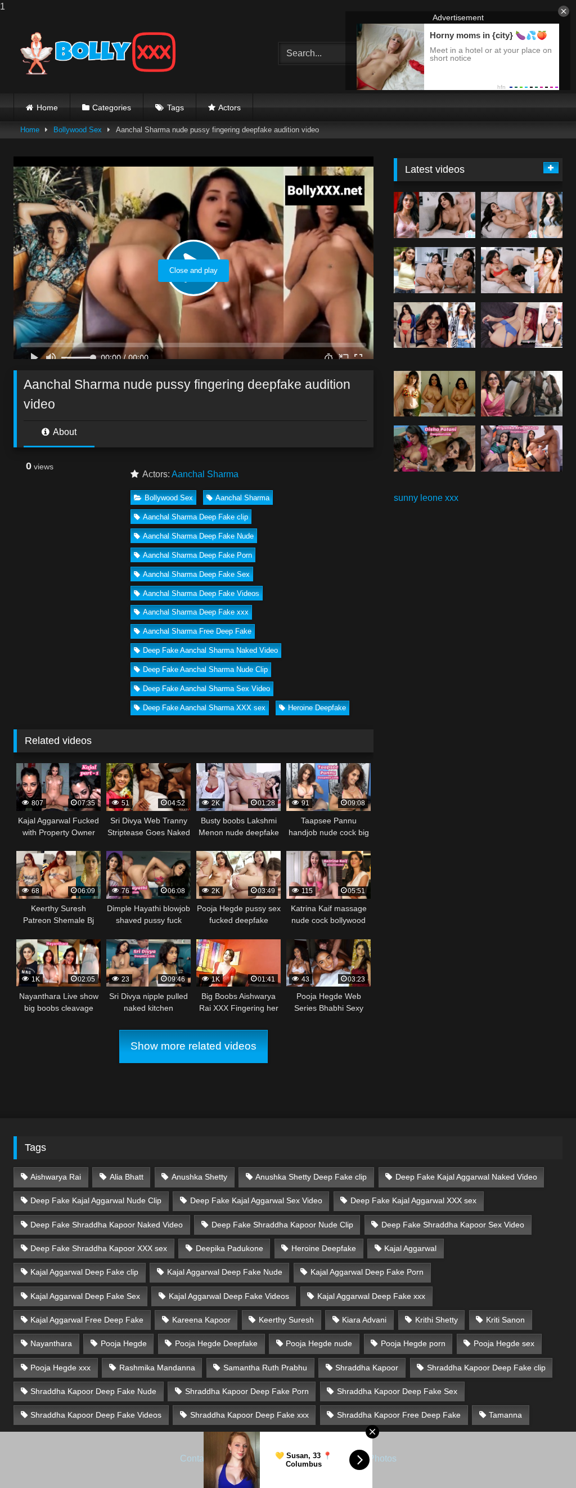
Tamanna (505, 1414)
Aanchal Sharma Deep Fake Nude (198, 536)
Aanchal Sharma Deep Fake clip (195, 517)
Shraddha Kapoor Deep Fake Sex (397, 1391)
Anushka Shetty (199, 1176)
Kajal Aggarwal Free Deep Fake (86, 1319)
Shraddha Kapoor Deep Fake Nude (93, 1391)
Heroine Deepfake (317, 707)
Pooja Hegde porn (413, 1343)
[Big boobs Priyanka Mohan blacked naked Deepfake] (521, 448)
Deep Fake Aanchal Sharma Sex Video (206, 688)
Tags (175, 107)
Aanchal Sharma (205, 474)
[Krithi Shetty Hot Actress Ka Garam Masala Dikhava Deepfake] (521, 270)
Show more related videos (193, 1046)
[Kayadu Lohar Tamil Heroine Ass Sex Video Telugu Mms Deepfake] (521, 394)
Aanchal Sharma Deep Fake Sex (196, 574)
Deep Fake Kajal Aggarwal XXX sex (413, 1200)
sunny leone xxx (426, 498)
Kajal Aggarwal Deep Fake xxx (371, 1296)
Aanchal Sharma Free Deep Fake (197, 631)
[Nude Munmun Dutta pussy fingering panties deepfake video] (434, 394)
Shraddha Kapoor (366, 1367)
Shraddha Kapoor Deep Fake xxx (249, 1414)
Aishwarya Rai (55, 1176)
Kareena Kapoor (201, 1319)
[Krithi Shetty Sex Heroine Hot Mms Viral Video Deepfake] (434, 215)
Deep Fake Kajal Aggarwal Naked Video (466, 1176)
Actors (229, 107)
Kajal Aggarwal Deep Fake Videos (229, 1296)
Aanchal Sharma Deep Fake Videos (201, 593)
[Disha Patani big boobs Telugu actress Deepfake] (434, 448)
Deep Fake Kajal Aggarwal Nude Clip (95, 1200)
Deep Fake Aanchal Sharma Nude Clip (205, 669)
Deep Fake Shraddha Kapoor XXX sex (98, 1248)
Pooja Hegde (124, 1343)
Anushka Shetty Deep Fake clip (311, 1176)
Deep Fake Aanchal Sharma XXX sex (204, 707)
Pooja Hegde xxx (60, 1367)
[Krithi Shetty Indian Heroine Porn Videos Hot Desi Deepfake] (434, 270)
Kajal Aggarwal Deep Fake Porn (367, 1271)
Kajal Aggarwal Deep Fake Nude (224, 1271)
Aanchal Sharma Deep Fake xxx (196, 612)
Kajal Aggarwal (410, 1248)
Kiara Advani (364, 1319)
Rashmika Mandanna (157, 1367)
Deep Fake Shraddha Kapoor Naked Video (106, 1224)
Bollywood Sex (77, 130)
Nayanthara (51, 1343)
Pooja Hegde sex (504, 1343)
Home (47, 107)
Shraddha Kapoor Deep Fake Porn (247, 1391)
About (63, 432)
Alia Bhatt (126, 1176)
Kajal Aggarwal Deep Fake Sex (85, 1296)
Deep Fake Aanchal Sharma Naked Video (210, 650)
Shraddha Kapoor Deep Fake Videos (95, 1414)
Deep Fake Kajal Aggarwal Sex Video (256, 1200)
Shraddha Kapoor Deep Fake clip (486, 1367)
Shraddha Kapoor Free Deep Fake (399, 1414)
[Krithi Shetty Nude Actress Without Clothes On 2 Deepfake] (521, 215)
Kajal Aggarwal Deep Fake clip (84, 1271)
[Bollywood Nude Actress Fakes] (129, 53)
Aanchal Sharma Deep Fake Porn (197, 555)
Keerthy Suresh (286, 1319)
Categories (111, 107)
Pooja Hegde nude (319, 1343)
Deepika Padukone (229, 1248)
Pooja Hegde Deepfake (216, 1343)
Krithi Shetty (436, 1319)
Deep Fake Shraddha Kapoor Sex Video (452, 1224)
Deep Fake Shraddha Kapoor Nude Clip (282, 1224)
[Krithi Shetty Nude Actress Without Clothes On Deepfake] (434, 325)
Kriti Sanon (505, 1319)
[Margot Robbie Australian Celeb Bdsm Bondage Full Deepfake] (521, 325)
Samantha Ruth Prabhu (265, 1367)
